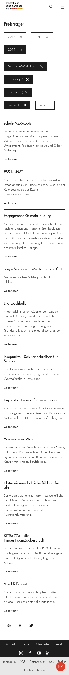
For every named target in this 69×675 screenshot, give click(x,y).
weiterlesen (11, 159)
